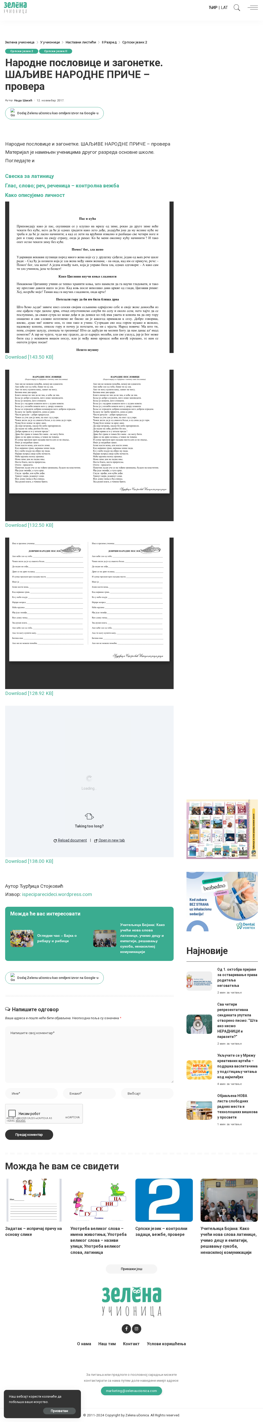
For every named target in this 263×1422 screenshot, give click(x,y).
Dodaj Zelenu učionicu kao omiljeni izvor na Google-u (57, 113)
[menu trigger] (251, 7)
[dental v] (222, 901)
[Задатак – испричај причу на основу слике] (34, 1200)
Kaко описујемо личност (35, 195)
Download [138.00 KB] (29, 861)
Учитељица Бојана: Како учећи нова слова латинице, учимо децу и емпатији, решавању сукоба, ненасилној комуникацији (229, 1240)
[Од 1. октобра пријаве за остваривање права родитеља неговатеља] (199, 981)
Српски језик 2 (21, 51)
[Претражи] (235, 7)
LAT (224, 7)
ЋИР (213, 7)
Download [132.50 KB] (29, 525)
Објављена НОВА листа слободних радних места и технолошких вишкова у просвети (237, 1106)
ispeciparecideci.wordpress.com (57, 894)
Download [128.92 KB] (29, 693)
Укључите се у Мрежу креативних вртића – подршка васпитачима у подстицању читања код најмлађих (237, 1066)
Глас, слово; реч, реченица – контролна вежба (62, 186)
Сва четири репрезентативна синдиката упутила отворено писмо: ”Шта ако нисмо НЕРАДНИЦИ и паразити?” (237, 1020)
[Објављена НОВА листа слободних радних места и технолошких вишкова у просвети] (199, 1110)
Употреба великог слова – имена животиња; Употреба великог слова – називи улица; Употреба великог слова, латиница (98, 1240)
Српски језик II (55, 51)
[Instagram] (136, 1328)
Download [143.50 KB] (29, 357)
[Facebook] (126, 1328)
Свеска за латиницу (29, 176)
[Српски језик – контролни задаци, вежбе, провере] (164, 1200)
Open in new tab (111, 840)
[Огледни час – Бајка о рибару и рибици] (48, 938)
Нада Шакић (23, 100)
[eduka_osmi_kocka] (222, 829)
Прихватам (59, 1411)
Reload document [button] (72, 840)
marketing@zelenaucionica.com (131, 1391)
